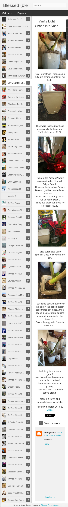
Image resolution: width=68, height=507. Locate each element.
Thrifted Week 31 (15, 259)
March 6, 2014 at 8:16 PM (53, 434)
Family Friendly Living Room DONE (23, 372)
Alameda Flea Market (17, 217)
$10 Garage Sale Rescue (19, 146)
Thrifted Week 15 (15, 436)
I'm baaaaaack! (14, 188)
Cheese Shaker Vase (17, 309)
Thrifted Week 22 (15, 351)
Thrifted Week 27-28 (16, 287)
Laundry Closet (14, 280)
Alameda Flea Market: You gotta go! (23, 294)
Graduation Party (15, 224)
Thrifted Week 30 (15, 273)
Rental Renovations (16, 337)
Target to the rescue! (16, 97)
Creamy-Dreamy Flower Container (22, 174)
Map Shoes (13, 358)
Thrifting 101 (13, 238)
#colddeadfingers (15, 125)
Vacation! (12, 196)
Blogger (44, 505)
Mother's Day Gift (15, 252)
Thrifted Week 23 (15, 344)
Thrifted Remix (14, 203)
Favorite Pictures (15, 153)
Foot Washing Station (17, 210)
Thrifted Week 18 (15, 393)
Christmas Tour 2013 (17, 104)
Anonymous (50, 432)
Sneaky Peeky (14, 386)
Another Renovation (16, 40)
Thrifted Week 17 (15, 408)
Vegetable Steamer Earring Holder (22, 471)
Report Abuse (53, 505)
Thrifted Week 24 (15, 330)
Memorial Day (14, 231)
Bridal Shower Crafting (17, 47)
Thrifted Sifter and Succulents (20, 54)
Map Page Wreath (15, 485)
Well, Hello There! (15, 89)
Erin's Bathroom (14, 181)
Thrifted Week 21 (15, 365)
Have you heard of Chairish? (20, 26)
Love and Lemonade (17, 68)
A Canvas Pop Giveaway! (19, 19)
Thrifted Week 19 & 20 (17, 379)
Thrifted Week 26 (15, 302)
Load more (50, 497)
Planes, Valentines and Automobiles (23, 401)
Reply (46, 443)
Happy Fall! (13, 132)
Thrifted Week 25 (15, 316)
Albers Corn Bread (16, 443)
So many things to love (17, 118)
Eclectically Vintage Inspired (20, 111)
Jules (50, 409)
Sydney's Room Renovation (20, 266)
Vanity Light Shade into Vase (20, 82)
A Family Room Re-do (17, 422)
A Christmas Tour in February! (20, 33)
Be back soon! (14, 139)
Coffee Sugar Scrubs (17, 61)
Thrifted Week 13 (15, 478)
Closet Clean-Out (15, 160)
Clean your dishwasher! (18, 457)
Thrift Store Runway (16, 75)
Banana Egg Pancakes (18, 500)
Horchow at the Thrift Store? (20, 323)
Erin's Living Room (16, 167)
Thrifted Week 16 (15, 415)
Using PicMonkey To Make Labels (22, 245)
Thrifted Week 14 (15, 464)
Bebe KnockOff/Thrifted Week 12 (22, 492)
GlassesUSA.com (15, 429)
